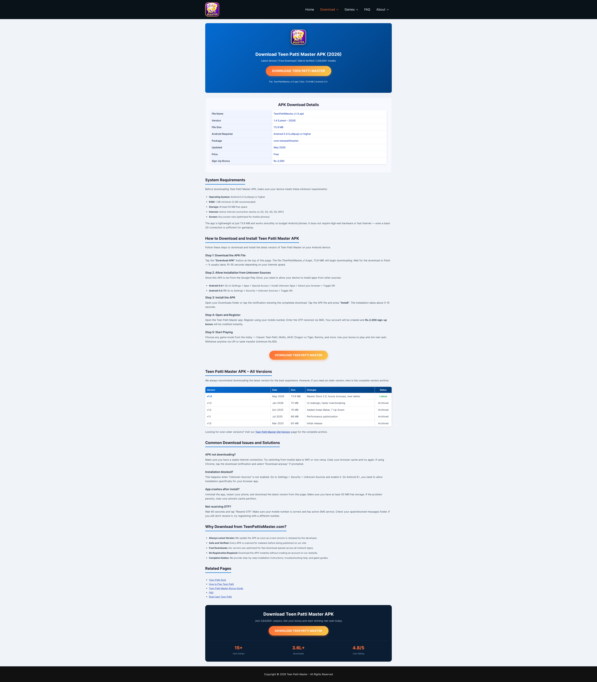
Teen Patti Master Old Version (272, 431)
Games (350, 9)
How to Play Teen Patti (221, 584)
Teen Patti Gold (217, 579)
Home (309, 9)
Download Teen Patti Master (298, 71)
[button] (336, 9)
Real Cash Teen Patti (220, 596)
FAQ (367, 9)
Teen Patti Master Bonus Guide (226, 588)
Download (327, 9)
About (380, 9)
